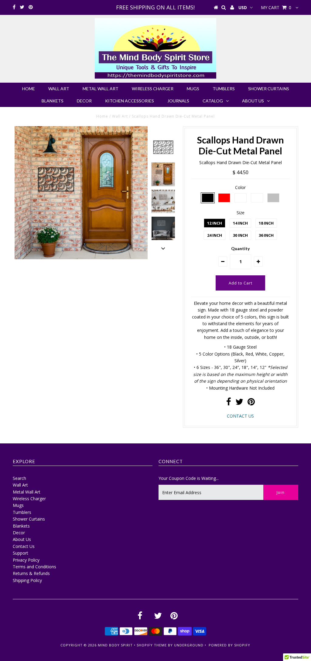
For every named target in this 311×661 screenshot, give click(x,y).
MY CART (276, 7)
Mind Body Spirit (115, 645)
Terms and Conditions (34, 567)
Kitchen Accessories (129, 100)
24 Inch (214, 235)
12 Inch (214, 223)
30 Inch (240, 235)
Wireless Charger (152, 88)
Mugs (193, 88)
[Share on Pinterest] (251, 403)
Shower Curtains (268, 88)
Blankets (52, 100)
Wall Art (58, 88)
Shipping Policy (27, 580)
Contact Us (24, 546)
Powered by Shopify (229, 645)
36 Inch (266, 235)
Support (20, 553)
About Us (253, 100)
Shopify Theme (152, 645)
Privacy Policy (26, 560)
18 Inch (266, 223)
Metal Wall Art (100, 88)
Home (28, 88)
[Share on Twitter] (239, 403)
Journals (178, 100)
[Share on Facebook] (228, 403)
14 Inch (240, 223)
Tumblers (224, 88)
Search (19, 478)
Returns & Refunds (31, 573)
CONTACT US (240, 416)
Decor (84, 100)
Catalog (213, 100)
